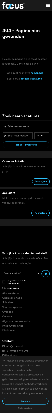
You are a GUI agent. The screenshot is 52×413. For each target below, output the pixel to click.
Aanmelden (41, 213)
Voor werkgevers (12, 307)
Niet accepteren (25, 408)
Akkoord (25, 401)
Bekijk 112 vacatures (26, 145)
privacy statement (32, 393)
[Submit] (45, 273)
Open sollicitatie (12, 298)
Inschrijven (41, 181)
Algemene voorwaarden (16, 321)
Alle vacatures (10, 293)
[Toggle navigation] (48, 5)
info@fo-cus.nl (14, 346)
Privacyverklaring (12, 326)
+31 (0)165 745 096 (16, 351)
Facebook (11, 355)
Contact (7, 316)
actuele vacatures (31, 79)
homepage (37, 73)
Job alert (7, 302)
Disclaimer (8, 330)
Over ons (7, 312)
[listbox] (41, 135)
